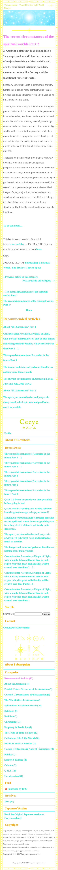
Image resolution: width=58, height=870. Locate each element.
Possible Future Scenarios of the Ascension (26, 689)
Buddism (9, 716)
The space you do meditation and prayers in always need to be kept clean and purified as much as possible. (26, 402)
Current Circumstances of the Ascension (25, 694)
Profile (7, 433)
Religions (9, 711)
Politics (8, 754)
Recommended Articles (16, 678)
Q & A (7, 770)
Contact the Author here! (16, 627)
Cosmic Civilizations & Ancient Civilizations (27, 749)
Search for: (8, 614)
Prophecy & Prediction (16, 727)
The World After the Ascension (20, 700)
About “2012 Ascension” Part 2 (19, 390)
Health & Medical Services (18, 743)
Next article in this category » (38, 280)
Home (29, 310)
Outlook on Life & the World (19, 738)
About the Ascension (15, 683)
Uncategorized (11, 776)
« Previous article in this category (20, 277)
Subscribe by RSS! (17, 789)
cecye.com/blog (16, 244)
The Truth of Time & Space (26, 267)
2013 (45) (9, 801)
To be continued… (13, 225)
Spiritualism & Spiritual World (20, 705)
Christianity (10, 721)
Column (8, 765)
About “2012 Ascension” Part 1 (19, 327)
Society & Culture (13, 760)
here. (39, 249)
